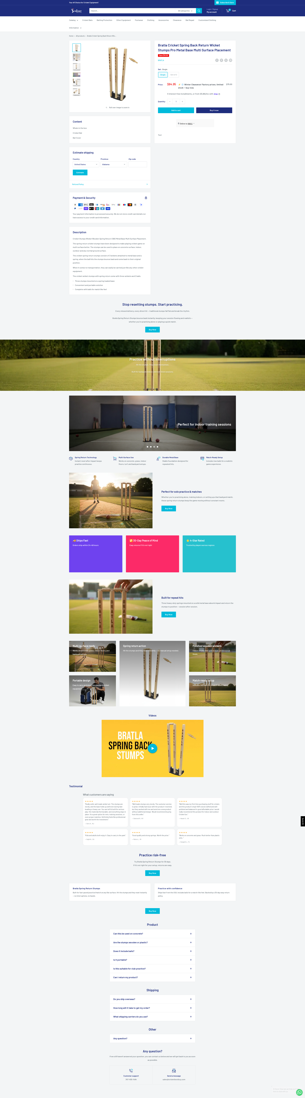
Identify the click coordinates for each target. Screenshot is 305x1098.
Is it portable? (120, 959)
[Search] (199, 10)
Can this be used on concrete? (128, 933)
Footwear (139, 20)
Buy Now (152, 329)
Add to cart (176, 110)
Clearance (177, 20)
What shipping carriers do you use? (130, 1016)
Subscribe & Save (227, 2)
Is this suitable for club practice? (129, 968)
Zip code (132, 159)
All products (80, 36)
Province (104, 159)
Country (76, 159)
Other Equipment (123, 20)
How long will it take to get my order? (131, 1008)
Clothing (150, 20)
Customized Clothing (207, 20)
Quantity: (162, 101)
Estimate (80, 172)
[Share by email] (230, 60)
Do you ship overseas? (124, 999)
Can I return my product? (125, 977)
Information (74, 28)
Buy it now (214, 110)
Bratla (161, 60)
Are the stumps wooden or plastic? (130, 942)
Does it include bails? (123, 951)
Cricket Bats (87, 20)
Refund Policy (78, 184)
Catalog (72, 20)
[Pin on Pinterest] (221, 60)
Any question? (120, 1038)
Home (71, 36)
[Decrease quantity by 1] (169, 101)
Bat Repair (190, 20)
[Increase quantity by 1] (182, 101)
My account (212, 12)
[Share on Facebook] (217, 60)
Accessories (163, 20)
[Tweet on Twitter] (226, 60)
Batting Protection (104, 20)
